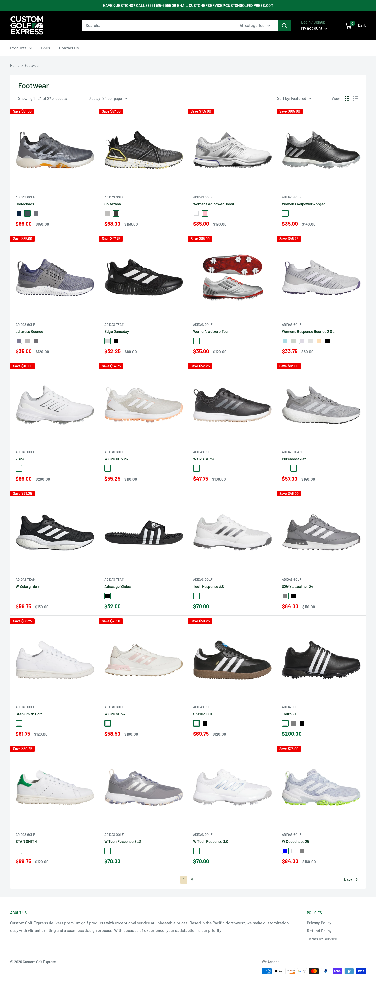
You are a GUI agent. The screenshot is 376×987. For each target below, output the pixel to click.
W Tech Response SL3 (122, 841)
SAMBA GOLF (204, 714)
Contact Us (69, 47)
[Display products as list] (355, 98)
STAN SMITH (26, 841)
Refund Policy (319, 930)
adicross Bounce (29, 331)
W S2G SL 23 (203, 459)
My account (312, 27)
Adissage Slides (117, 586)
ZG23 (20, 459)
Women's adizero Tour (211, 331)
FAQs (45, 47)
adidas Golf (25, 197)
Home (15, 65)
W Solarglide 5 (28, 586)
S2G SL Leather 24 (297, 586)
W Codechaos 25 (295, 841)
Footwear (32, 65)
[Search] (284, 25)
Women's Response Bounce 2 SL (308, 331)
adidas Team (114, 324)
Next (348, 879)
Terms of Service (322, 938)
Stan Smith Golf (29, 714)
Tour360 (289, 714)
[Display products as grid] (347, 98)
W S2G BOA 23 (116, 459)
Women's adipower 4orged (303, 204)
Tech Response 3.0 (208, 586)
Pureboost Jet (294, 459)
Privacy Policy (319, 922)
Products (18, 47)
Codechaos (25, 204)
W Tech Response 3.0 (210, 841)
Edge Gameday (116, 331)
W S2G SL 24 (115, 714)
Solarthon (112, 204)
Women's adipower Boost (213, 204)
